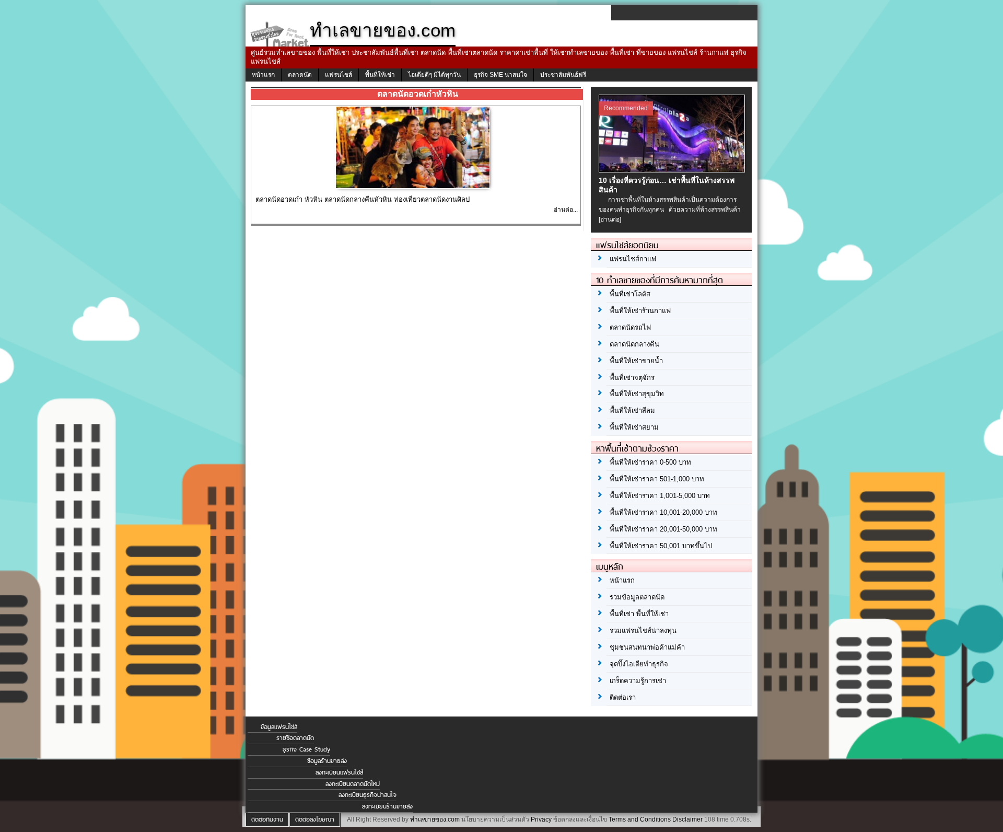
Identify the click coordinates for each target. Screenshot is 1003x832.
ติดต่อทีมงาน (267, 819)
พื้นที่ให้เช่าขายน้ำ (636, 361)
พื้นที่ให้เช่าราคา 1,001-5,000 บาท (660, 496)
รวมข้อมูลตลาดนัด (637, 597)
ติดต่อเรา (623, 697)
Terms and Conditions (640, 819)
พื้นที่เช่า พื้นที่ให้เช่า (639, 614)
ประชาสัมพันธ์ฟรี (563, 74)
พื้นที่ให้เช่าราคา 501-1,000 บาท (657, 479)
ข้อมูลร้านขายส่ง (327, 761)
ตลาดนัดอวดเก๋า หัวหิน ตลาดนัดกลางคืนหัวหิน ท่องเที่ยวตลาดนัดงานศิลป (362, 199)
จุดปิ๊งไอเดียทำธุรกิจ (639, 664)
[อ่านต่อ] (610, 219)
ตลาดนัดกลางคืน (634, 344)
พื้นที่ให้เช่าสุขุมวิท (637, 394)
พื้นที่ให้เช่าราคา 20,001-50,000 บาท (663, 529)
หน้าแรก (263, 74)
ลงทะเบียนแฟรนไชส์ (339, 772)
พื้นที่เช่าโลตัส (630, 294)
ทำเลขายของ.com (435, 819)
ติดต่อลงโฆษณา (314, 819)
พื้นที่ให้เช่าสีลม (632, 410)
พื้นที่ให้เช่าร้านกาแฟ (640, 311)
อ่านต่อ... (566, 209)
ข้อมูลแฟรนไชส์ (279, 727)
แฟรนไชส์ (338, 74)
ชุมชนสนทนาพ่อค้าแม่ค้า (647, 647)
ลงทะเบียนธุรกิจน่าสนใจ (367, 795)
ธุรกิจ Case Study (306, 749)
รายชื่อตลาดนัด (295, 738)
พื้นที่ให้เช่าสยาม (634, 427)
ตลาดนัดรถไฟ (630, 327)
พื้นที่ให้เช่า (380, 74)
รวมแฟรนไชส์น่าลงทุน (643, 630)
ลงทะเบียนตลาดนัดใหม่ (352, 784)
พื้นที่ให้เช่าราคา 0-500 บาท (650, 462)
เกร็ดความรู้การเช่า (638, 681)
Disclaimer (687, 819)
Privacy (541, 819)
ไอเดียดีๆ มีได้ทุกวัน (434, 74)
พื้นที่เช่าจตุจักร (632, 378)
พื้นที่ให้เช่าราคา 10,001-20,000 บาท (663, 512)
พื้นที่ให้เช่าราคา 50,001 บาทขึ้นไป (661, 546)
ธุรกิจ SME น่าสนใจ (500, 74)
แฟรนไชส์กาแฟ (633, 259)
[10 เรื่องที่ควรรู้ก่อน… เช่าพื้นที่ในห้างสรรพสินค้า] (673, 170)
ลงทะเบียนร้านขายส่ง (387, 806)
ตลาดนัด (300, 74)
